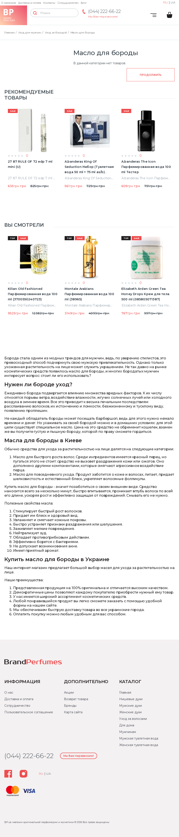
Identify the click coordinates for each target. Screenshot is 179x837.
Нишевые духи (131, 699)
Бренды (70, 706)
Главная (125, 692)
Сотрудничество (68, 2)
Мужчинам (127, 732)
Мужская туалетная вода (138, 738)
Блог (84, 2)
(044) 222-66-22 (104, 11)
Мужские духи (130, 706)
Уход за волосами (133, 719)
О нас (8, 692)
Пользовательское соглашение (28, 712)
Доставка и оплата (29, 2)
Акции (69, 692)
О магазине (8, 2)
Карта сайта (73, 712)
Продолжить (150, 75)
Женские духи (130, 712)
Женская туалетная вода (138, 745)
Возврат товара (76, 699)
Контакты (49, 2)
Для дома (126, 725)
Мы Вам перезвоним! (103, 16)
